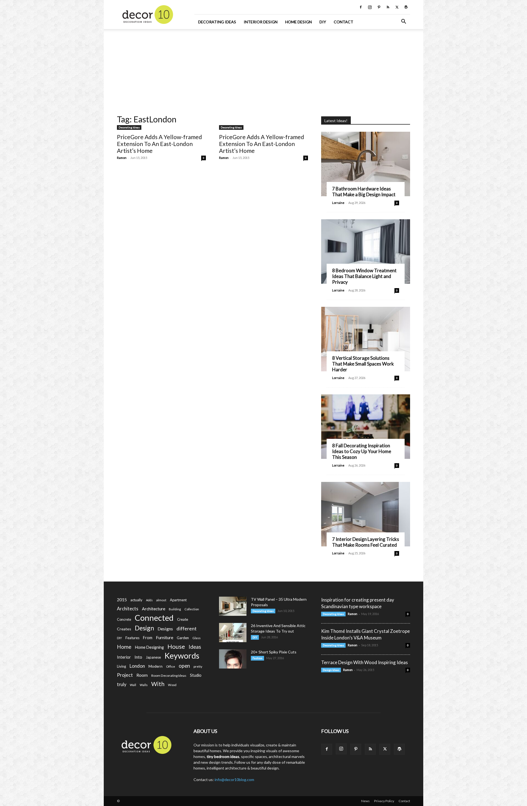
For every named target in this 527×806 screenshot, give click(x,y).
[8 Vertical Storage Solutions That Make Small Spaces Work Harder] (365, 339)
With (157, 684)
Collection (191, 609)
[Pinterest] (379, 7)
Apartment (178, 600)
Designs (165, 628)
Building (175, 609)
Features (132, 638)
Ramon (122, 157)
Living (121, 666)
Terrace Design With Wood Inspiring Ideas (364, 662)
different (186, 628)
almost (161, 600)
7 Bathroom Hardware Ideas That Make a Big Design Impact (364, 191)
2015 (122, 599)
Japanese (153, 657)
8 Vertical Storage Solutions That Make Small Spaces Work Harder (363, 363)
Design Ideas (331, 670)
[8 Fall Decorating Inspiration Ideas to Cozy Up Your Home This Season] (365, 426)
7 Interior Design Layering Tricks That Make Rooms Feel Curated (365, 542)
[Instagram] (370, 7)
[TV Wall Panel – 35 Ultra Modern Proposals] (232, 606)
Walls (144, 685)
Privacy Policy (384, 801)
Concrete (124, 619)
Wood (172, 685)
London (137, 666)
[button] (403, 22)
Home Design (298, 21)
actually (136, 600)
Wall (133, 685)
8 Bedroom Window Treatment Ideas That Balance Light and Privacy (364, 276)
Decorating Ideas (217, 21)
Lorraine (338, 202)
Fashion (257, 658)
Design (144, 628)
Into (138, 657)
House (176, 646)
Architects (127, 608)
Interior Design (260, 21)
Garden (183, 638)
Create (182, 619)
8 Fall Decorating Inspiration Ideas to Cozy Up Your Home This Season (361, 451)
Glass (196, 638)
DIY (322, 21)
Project (125, 675)
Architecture (153, 608)
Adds (149, 600)
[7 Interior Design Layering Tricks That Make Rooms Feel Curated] (365, 514)
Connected (154, 617)
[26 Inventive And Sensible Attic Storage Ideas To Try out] (232, 632)
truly (121, 684)
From (147, 637)
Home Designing (149, 647)
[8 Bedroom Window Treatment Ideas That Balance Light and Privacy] (365, 251)
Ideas (195, 647)
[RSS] (388, 7)
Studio (195, 675)
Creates (124, 629)
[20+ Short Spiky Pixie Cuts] (232, 659)
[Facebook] (361, 7)
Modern (155, 666)
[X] (397, 7)
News (365, 801)
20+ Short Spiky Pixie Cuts (273, 652)
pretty (198, 666)
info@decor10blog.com (234, 779)
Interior (124, 657)
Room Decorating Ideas (168, 675)
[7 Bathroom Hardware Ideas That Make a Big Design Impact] (365, 164)
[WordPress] (406, 7)
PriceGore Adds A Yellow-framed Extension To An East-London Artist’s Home (159, 143)
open (184, 666)
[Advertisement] (263, 70)
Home (124, 647)
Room (142, 675)
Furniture (164, 637)
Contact (343, 21)
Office (170, 666)
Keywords (181, 656)
